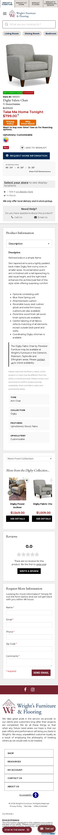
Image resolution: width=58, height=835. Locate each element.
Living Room (12, 33)
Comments (12, 656)
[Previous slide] (10, 493)
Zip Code (11, 644)
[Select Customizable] (6, 140)
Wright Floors (36, 3)
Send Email (41, 672)
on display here (24, 191)
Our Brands (8, 814)
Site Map (28, 806)
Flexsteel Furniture (13, 104)
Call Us (18, 217)
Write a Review (29, 571)
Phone (10, 631)
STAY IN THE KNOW (17, 829)
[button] (4, 14)
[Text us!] (46, 829)
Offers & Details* (40, 806)
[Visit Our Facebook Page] (25, 689)
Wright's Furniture (7, 3)
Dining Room (32, 33)
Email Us (42, 217)
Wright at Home (21, 3)
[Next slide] (48, 493)
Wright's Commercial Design (50, 3)
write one (41, 564)
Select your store (16, 182)
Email (9, 619)
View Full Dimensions (40, 171)
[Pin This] (6, 148)
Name (10, 607)
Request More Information (28, 155)
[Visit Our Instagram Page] (32, 689)
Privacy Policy (16, 806)
